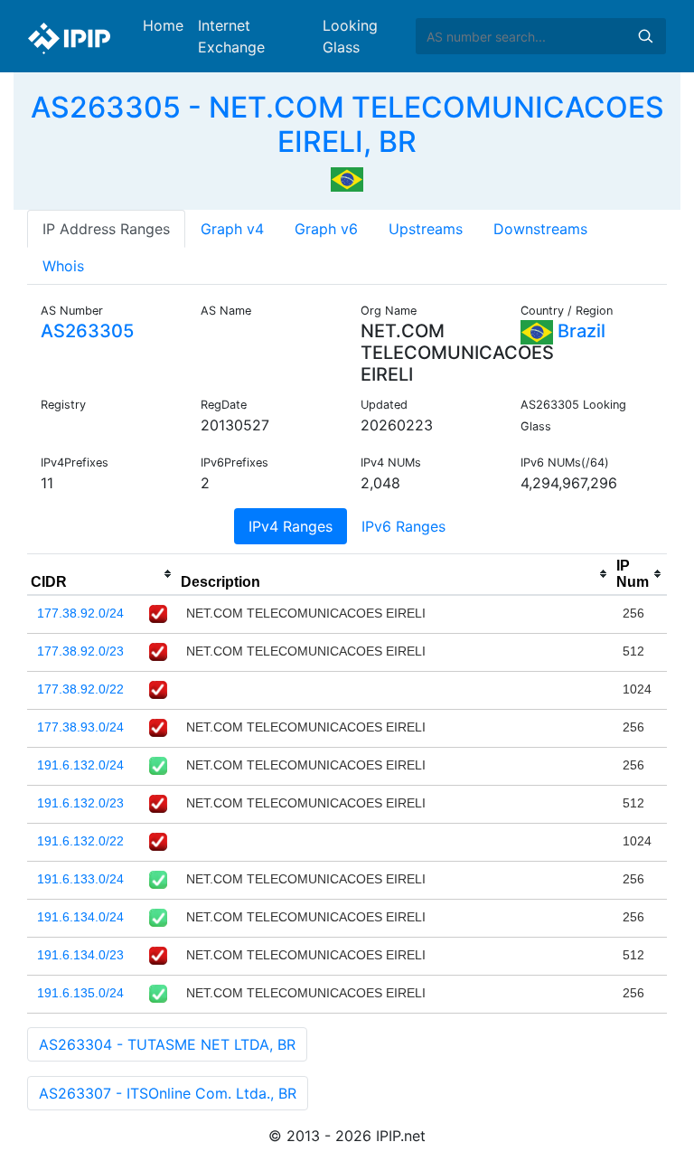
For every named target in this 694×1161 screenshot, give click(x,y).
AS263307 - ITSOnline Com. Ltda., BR (167, 1093)
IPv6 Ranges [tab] (403, 526)
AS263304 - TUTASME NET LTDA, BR (167, 1044)
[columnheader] (102, 574)
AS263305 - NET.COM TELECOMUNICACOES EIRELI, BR (347, 124)
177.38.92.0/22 (80, 689)
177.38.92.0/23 (80, 651)
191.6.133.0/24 (80, 879)
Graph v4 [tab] (232, 229)
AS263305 (87, 331)
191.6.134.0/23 (80, 955)
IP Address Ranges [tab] (106, 229)
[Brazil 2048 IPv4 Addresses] (347, 178)
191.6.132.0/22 (80, 841)
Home (163, 25)
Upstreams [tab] (426, 229)
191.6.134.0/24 (80, 917)
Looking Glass (350, 36)
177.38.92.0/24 (80, 613)
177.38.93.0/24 (80, 727)
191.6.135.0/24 (80, 993)
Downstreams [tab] (540, 229)
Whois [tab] (63, 266)
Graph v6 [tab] (326, 229)
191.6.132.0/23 (80, 803)
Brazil (579, 331)
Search (645, 36)
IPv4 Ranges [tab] (291, 526)
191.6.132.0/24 (80, 765)
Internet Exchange (231, 36)
